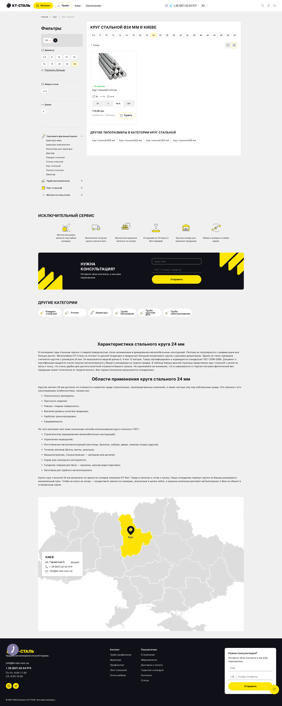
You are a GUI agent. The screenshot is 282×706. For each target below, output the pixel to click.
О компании (148, 654)
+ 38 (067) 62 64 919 (60, 566)
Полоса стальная (55, 170)
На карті (75, 562)
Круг (55, 17)
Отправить (177, 279)
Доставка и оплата (152, 665)
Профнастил (117, 665)
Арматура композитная (58, 144)
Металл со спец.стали (58, 195)
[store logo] (18, 6)
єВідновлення (149, 659)
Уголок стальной (54, 161)
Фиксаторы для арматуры (59, 149)
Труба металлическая (58, 181)
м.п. (118, 103)
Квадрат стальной (55, 157)
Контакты (146, 675)
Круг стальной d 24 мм (104, 90)
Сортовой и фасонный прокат (62, 136)
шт (128, 103)
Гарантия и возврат (152, 670)
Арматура (115, 659)
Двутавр (50, 153)
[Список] (228, 45)
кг (98, 103)
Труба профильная (120, 654)
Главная (44, 17)
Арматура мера (54, 140)
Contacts (274, 689)
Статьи (145, 680)
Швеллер (50, 174)
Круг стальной (53, 166)
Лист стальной (54, 188)
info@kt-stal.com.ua (61, 571)
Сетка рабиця (118, 675)
